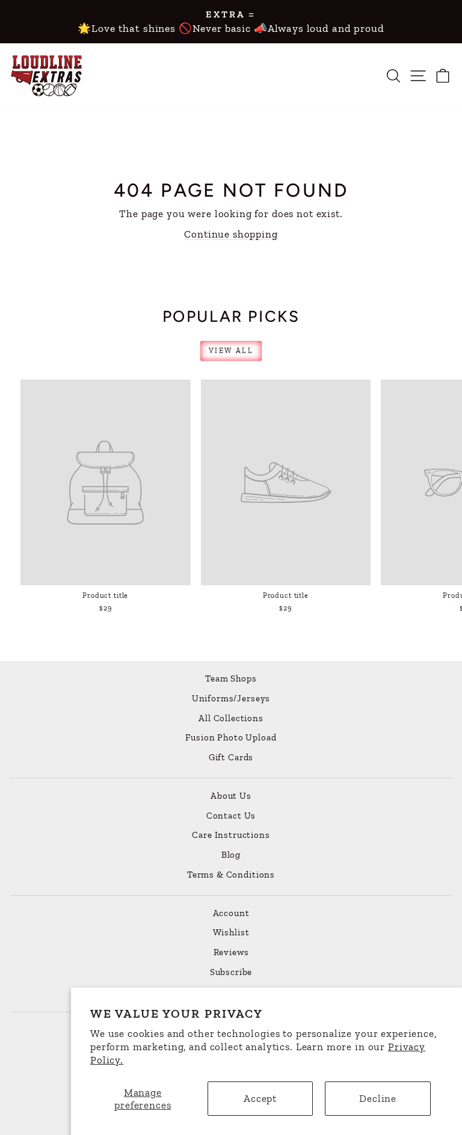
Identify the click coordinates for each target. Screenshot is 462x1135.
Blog (231, 854)
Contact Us (231, 815)
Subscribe (231, 972)
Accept (260, 1098)
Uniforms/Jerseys (231, 698)
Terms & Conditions (231, 874)
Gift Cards (231, 757)
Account (231, 913)
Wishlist (231, 932)
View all (231, 350)
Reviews (231, 952)
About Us (231, 795)
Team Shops (231, 678)
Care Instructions (231, 834)
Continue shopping (230, 234)
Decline (377, 1098)
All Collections (231, 718)
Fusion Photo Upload (230, 737)
